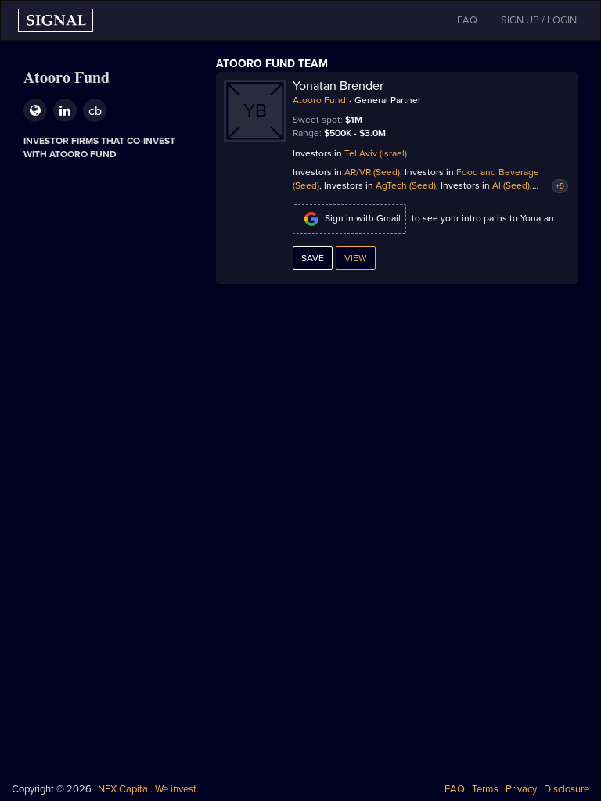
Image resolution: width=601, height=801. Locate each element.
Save (312, 258)
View (355, 258)
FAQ (454, 789)
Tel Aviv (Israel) (375, 153)
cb (95, 111)
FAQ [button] (467, 20)
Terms (485, 789)
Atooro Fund (319, 100)
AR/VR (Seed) (372, 172)
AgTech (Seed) (406, 185)
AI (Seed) (511, 185)
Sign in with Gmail (363, 218)
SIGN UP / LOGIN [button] (539, 20)
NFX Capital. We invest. (148, 789)
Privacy (521, 789)
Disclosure (566, 789)
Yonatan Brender (338, 86)
